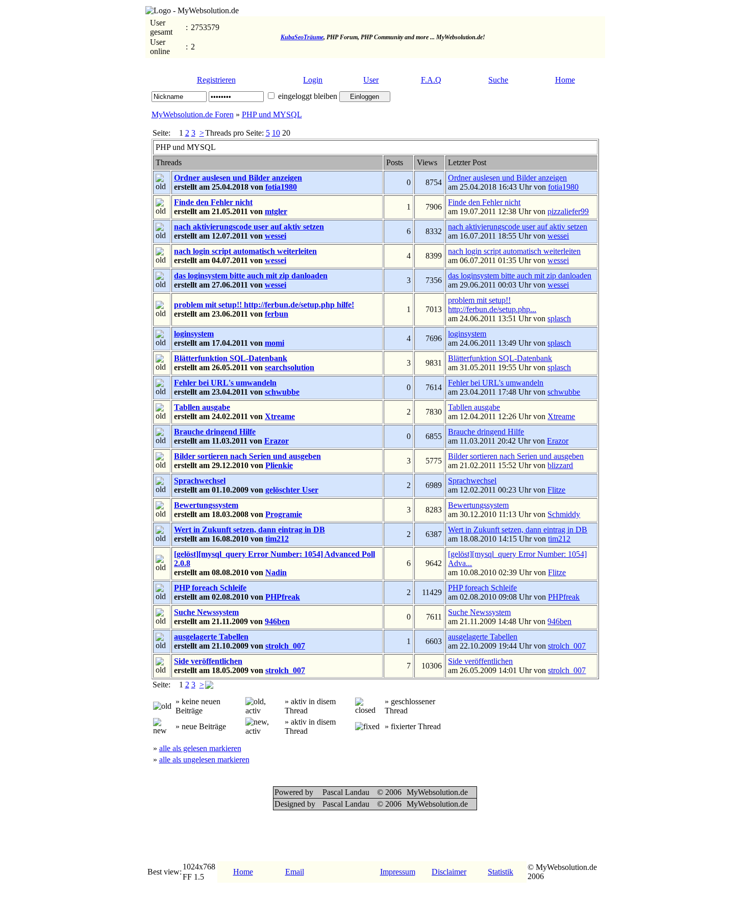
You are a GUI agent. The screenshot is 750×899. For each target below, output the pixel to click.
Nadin (276, 572)
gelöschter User (291, 489)
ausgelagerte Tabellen (211, 636)
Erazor (276, 440)
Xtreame (280, 416)
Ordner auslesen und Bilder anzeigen (238, 177)
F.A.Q (431, 79)
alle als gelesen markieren (200, 748)
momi (274, 343)
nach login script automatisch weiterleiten (245, 251)
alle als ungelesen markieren (204, 759)
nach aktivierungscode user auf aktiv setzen (249, 226)
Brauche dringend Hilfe (215, 431)
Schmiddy (563, 514)
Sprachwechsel (200, 480)
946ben (277, 621)
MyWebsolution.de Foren (193, 114)
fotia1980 (281, 187)
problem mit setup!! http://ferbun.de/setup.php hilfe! (264, 304)
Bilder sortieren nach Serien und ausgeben (247, 456)
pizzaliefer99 (568, 211)
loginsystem (194, 333)
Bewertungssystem (206, 505)
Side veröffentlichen (208, 661)
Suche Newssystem (206, 612)
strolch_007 (285, 645)
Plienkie (279, 465)
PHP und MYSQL (272, 114)
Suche (498, 79)
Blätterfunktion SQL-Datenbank (230, 358)
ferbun (276, 314)
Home (565, 79)
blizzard (560, 465)
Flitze (556, 489)
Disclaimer (449, 871)
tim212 (277, 538)
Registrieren (216, 79)
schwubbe (282, 392)
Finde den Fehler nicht (213, 202)
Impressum (397, 871)
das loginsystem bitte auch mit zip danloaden (251, 275)
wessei (275, 236)
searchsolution (289, 367)
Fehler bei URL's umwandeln (225, 382)
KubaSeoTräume (302, 37)
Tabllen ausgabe (202, 407)
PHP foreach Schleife (210, 587)
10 (276, 133)
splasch (559, 318)
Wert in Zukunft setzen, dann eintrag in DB (249, 529)
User (371, 79)
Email (294, 871)
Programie (283, 514)
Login (312, 79)
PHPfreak (282, 597)
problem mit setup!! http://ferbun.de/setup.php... (492, 305)
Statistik (500, 871)
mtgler (276, 211)
